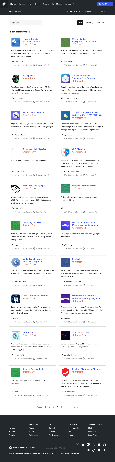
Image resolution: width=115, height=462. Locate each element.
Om (10, 424)
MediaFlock (28, 332)
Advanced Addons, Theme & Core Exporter (83, 76)
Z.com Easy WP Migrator (34, 149)
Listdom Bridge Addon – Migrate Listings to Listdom (85, 223)
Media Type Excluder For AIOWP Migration (32, 260)
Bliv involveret (74, 424)
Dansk (32, 448)
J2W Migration (79, 149)
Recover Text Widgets (33, 369)
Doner (72, 431)
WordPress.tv (55, 435)
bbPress (92, 431)
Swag (72, 435)
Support (52, 428)
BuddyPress (93, 435)
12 (70, 407)
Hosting (12, 431)
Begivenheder (74, 428)
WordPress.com (95, 424)
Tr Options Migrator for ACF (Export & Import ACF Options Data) (86, 113)
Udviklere (52, 431)
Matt (91, 428)
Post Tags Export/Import (34, 186)
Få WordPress (105, 4)
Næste (75, 407)
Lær (50, 424)
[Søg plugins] (39, 22)
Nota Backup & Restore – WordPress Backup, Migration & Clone (87, 297)
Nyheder (12, 428)
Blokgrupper (33, 435)
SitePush (76, 259)
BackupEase (28, 75)
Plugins (31, 431)
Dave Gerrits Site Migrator (35, 296)
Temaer (32, 428)
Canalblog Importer (32, 222)
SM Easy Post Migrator (33, 112)
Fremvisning (33, 424)
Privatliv (12, 435)
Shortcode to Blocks (82, 332)
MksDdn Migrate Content (84, 186)
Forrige (39, 407)
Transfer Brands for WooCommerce (32, 40)
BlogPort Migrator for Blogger (86, 369)
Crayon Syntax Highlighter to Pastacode (84, 40)
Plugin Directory (15, 11)
